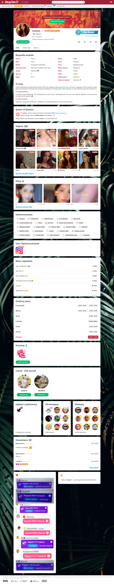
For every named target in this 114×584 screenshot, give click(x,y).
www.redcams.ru (25, 576)
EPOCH (39, 576)
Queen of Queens (60, 113)
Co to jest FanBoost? (91, 36)
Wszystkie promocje (38, 6)
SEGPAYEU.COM (45, 576)
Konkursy (50, 6)
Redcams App (61, 6)
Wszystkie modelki (7, 6)
